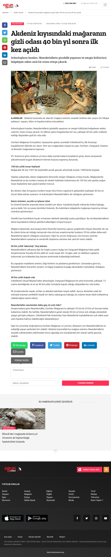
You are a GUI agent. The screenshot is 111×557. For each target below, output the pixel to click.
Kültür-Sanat (17, 24)
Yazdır (93, 67)
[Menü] (105, 4)
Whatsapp (20, 345)
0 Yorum (105, 67)
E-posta (19, 352)
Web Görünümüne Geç (55, 552)
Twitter (56, 345)
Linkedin (90, 345)
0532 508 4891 (70, 3)
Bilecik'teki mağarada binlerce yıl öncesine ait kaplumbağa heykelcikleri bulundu (19, 437)
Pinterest (72, 345)
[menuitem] (11, 491)
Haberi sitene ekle (90, 469)
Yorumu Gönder (85, 383)
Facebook (38, 345)
